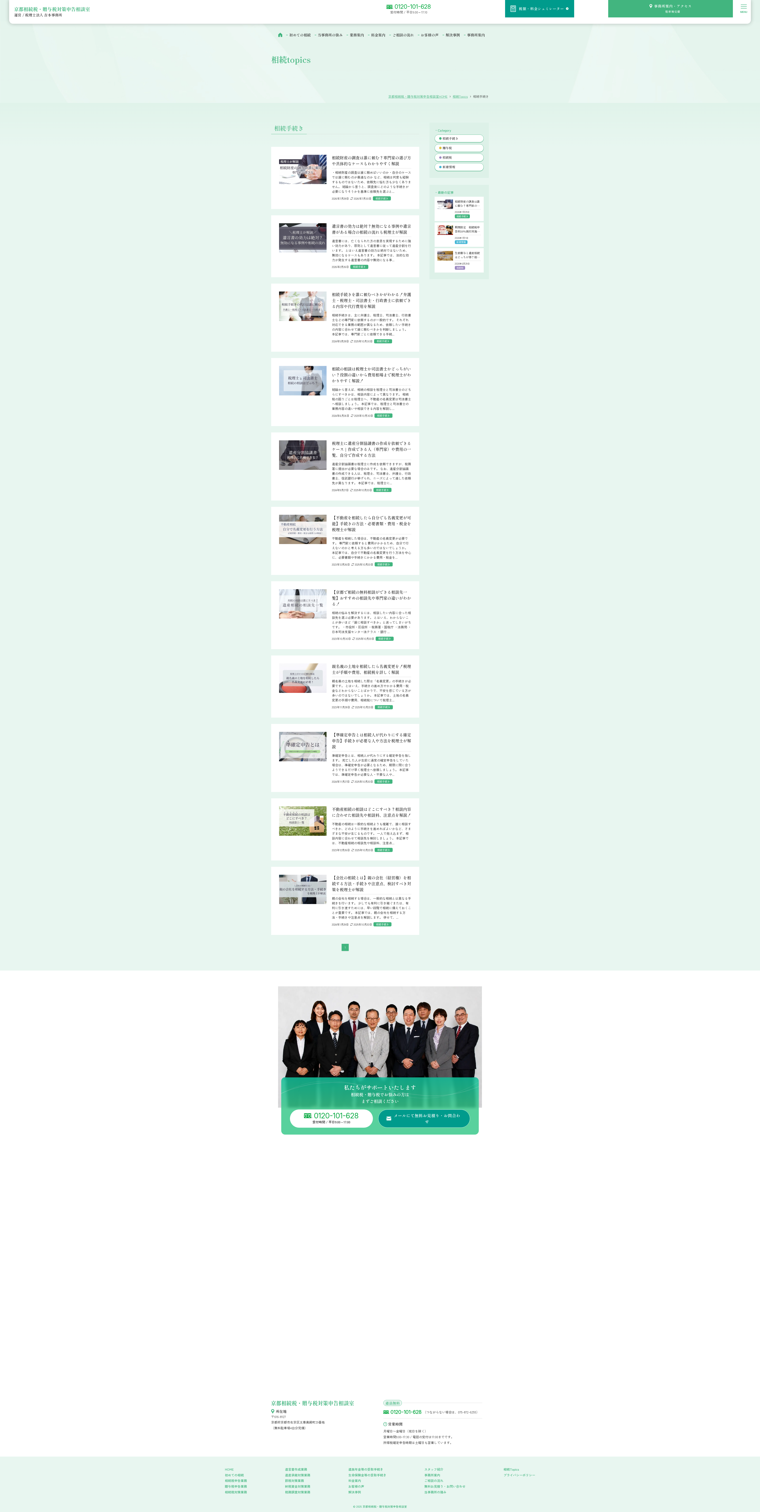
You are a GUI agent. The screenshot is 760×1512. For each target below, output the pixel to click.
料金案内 (354, 1480)
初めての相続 (234, 1475)
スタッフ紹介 (433, 1469)
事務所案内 (432, 1475)
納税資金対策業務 (297, 1486)
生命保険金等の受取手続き (367, 1475)
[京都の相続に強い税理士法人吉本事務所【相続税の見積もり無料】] (97, 9)
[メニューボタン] (744, 8)
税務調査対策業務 (297, 1492)
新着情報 (449, 167)
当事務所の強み (435, 1492)
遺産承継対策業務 (297, 1475)
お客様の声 (356, 1486)
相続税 (447, 157)
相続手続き (450, 138)
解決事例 (354, 1492)
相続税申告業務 (236, 1480)
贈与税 (447, 148)
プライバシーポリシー (519, 1475)
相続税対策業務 (236, 1492)
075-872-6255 (467, 1412)
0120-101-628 (413, 6)
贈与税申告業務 (236, 1486)
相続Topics (511, 1469)
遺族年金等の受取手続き (365, 1469)
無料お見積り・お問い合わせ (445, 1486)
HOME (229, 1469)
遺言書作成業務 (296, 1469)
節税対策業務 (294, 1480)
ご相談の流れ (433, 1480)
